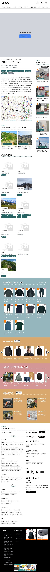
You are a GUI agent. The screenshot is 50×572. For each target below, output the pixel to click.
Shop (42, 3)
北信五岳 (21, 71)
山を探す (28, 453)
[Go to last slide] (1, 139)
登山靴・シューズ (13, 460)
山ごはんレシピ (5, 501)
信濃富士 (19, 217)
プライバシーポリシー (20, 538)
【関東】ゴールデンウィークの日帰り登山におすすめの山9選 (9, 148)
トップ (3, 7)
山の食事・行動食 (33, 7)
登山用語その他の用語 (8, 564)
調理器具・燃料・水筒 (6, 463)
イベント (28, 444)
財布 (3, 479)
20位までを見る (44, 66)
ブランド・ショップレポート (14, 492)
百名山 (3, 217)
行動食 (11, 501)
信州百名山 (4, 73)
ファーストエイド (5, 465)
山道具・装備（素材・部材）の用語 (8, 549)
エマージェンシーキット (15, 465)
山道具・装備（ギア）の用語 (8, 535)
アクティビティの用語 (8, 551)
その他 (10, 479)
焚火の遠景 (13, 523)
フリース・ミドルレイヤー (15, 447)
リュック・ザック (5, 460)
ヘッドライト (4, 468)
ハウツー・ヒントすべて (17, 514)
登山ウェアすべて (16, 454)
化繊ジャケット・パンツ (18, 442)
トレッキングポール (12, 468)
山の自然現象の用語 (8, 562)
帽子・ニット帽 (19, 452)
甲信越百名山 (28, 71)
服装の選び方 (11, 512)
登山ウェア (9, 7)
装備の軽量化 (4, 512)
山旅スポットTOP (9, 59)
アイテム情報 (41, 444)
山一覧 (16, 59)
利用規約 (17, 536)
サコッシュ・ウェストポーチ (16, 477)
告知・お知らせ (34, 444)
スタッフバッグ (5, 470)
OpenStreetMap (13, 120)
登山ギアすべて (17, 470)
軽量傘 (15, 479)
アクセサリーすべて (6, 481)
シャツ (21, 444)
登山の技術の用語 (7, 557)
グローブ (19, 479)
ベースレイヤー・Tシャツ (14, 444)
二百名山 (4, 71)
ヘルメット (20, 468)
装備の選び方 (16, 510)
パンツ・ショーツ (5, 447)
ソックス (13, 452)
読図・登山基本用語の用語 (8, 555)
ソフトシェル (20, 449)
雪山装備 (11, 470)
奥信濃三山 (16, 71)
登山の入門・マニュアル (6, 514)
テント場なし (10, 73)
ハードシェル (13, 449)
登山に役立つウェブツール (7, 510)
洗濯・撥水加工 (18, 512)
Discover (37, 3)
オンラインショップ (40, 282)
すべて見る (41, 432)
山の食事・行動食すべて (6, 503)
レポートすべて (13, 494)
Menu (46, 3)
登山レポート (4, 492)
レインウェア (4, 444)
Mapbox (30, 120)
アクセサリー (20, 7)
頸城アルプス (13, 217)
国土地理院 (23, 120)
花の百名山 (10, 71)
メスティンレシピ (17, 501)
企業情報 (17, 534)
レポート (26, 7)
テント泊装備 (14, 463)
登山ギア (14, 7)
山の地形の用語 (7, 560)
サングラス (4, 477)
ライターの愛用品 (5, 494)
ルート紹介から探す (42, 453)
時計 (9, 477)
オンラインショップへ (30, 491)
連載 (47, 7)
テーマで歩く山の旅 (13, 521)
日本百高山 (4, 276)
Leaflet (5, 120)
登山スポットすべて (30, 456)
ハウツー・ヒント (41, 7)
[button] (17, 111)
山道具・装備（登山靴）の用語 (8, 542)
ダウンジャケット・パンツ (7, 442)
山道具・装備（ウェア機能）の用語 (8, 545)
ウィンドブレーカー (6, 449)
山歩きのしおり (5, 521)
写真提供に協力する (25, 36)
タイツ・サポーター (6, 452)
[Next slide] (32, 139)
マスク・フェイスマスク (6, 454)
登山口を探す (33, 453)
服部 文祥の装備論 (5, 523)
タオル (6, 479)
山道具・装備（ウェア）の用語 (8, 538)
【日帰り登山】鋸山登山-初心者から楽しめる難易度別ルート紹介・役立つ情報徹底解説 (25, 148)
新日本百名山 (4, 214)
